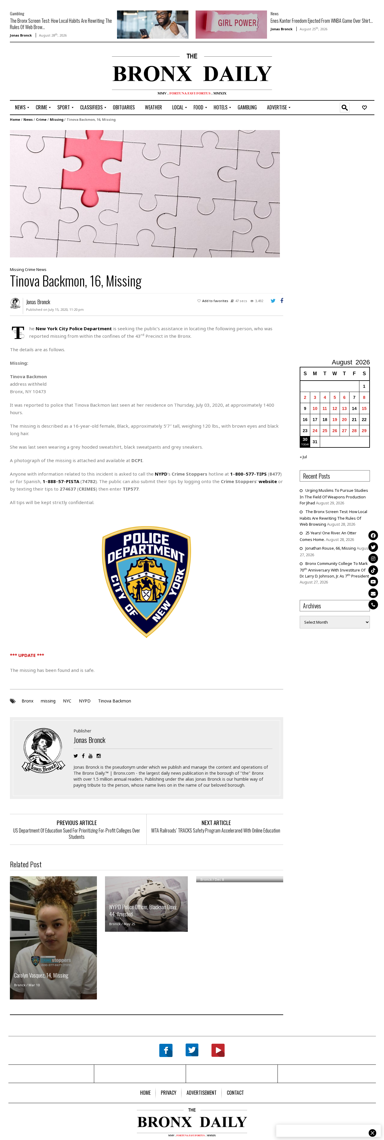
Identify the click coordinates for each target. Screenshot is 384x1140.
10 (315, 408)
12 (334, 408)
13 (344, 408)
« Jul (303, 456)
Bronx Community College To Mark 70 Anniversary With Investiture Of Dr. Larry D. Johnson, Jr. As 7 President (334, 570)
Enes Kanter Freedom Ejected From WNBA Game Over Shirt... (322, 20)
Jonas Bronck (21, 35)
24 (315, 430)
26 (334, 430)
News (274, 13)
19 (334, 419)
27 (344, 430)
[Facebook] (373, 535)
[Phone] (373, 605)
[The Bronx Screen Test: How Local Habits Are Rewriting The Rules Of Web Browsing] (152, 24)
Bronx (27, 701)
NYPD (85, 701)
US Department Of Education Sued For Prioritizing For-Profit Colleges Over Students (76, 833)
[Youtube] (373, 581)
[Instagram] (373, 558)
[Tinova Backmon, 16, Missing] (145, 193)
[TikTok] (373, 570)
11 (324, 408)
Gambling (17, 13)
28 (354, 430)
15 (364, 408)
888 (52, 481)
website (268, 481)
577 (250, 474)
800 (239, 474)
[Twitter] (373, 547)
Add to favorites (215, 300)
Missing (56, 119)
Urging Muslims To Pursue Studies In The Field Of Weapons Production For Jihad (334, 497)
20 (344, 419)
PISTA (72, 481)
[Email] (373, 593)
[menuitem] (20, 107)
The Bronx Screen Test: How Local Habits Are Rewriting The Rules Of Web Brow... (61, 24)
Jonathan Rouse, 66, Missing (330, 548)
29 (364, 430)
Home (15, 119)
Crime (41, 119)
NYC (67, 701)
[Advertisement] (45, 72)
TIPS (261, 474)
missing (48, 701)
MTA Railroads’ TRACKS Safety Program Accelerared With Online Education (216, 830)
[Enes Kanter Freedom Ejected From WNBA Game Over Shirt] (231, 24)
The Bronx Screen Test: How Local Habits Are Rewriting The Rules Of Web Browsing (333, 518)
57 (61, 481)
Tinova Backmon (114, 701)
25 (324, 430)
